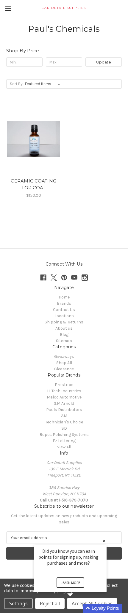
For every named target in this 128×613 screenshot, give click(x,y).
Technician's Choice (64, 422)
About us (64, 328)
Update (103, 62)
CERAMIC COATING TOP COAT (33, 184)
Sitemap (64, 340)
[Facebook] (43, 277)
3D (64, 428)
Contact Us (64, 309)
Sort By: (16, 84)
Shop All (64, 362)
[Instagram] (85, 277)
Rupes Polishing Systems (64, 434)
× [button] (104, 541)
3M (64, 415)
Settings (18, 603)
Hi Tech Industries (64, 390)
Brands (64, 303)
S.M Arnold (64, 403)
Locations (64, 315)
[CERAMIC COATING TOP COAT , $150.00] (33, 139)
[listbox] (44, 84)
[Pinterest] (64, 277)
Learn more (70, 582)
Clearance (64, 368)
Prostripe (64, 384)
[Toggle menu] (8, 8)
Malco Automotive (64, 397)
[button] (77, 608)
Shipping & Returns (64, 322)
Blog (64, 334)
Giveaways (64, 356)
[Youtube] (74, 277)
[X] (54, 277)
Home (64, 297)
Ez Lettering (64, 440)
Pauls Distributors (64, 409)
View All (64, 447)
